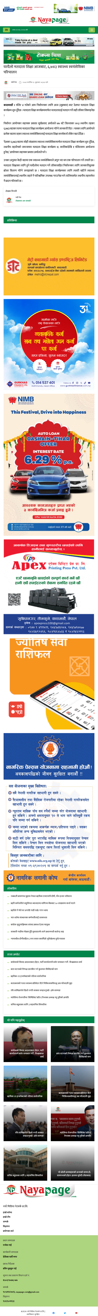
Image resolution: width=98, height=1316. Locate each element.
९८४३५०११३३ (8, 1301)
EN (6, 30)
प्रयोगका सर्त (8, 1231)
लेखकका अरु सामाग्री (23, 201)
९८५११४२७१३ (9, 1292)
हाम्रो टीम (6, 1217)
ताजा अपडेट (13, 954)
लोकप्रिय (11, 888)
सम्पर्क (5, 1222)
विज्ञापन (6, 1226)
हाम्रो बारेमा (7, 1212)
